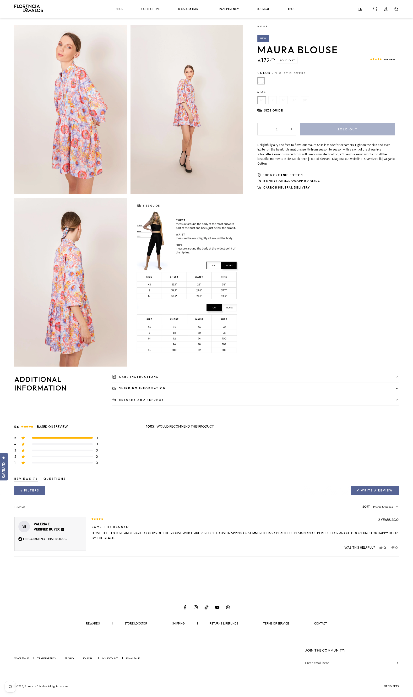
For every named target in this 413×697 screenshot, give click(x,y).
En (360, 9)
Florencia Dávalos (35, 686)
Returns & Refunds (224, 623)
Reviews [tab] (26, 479)
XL (305, 100)
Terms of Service (276, 623)
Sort (366, 506)
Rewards (93, 623)
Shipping (178, 623)
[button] (375, 9)
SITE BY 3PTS (391, 686)
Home (262, 26)
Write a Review (379, 491)
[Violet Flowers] (261, 80)
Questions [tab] (54, 479)
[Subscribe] (397, 663)
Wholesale (21, 658)
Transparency (46, 658)
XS (262, 100)
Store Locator (136, 623)
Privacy (69, 658)
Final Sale (133, 658)
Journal (88, 658)
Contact (320, 623)
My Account (110, 658)
